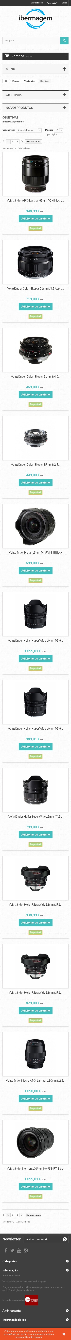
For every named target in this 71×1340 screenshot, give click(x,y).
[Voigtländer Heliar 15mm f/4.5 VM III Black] (35, 526)
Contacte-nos (37, 3)
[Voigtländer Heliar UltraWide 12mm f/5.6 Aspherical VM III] (35, 966)
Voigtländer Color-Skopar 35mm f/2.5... (35, 464)
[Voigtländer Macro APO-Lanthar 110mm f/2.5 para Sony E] (35, 1054)
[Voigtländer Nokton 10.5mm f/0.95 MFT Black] (35, 1142)
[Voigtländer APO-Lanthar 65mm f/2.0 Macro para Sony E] (35, 174)
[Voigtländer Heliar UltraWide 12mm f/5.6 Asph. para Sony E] (35, 878)
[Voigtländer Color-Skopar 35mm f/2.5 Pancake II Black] (35, 438)
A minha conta (11, 1310)
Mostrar (49, 130)
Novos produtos (19, 107)
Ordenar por (8, 130)
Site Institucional (11, 1275)
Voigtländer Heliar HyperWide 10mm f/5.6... (35, 640)
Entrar (64, 3)
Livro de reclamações (13, 1300)
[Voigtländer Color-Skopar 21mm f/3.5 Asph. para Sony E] (35, 262)
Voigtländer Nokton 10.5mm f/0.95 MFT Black (35, 1168)
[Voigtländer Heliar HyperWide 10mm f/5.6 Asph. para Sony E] (35, 614)
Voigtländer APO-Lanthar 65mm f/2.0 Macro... (35, 200)
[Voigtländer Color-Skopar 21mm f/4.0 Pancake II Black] (35, 350)
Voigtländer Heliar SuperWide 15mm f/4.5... (35, 816)
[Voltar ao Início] (6, 81)
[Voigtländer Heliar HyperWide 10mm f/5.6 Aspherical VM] (35, 702)
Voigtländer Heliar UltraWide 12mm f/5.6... (35, 904)
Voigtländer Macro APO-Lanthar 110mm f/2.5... (35, 1080)
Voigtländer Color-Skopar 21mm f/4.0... (35, 376)
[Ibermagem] (35, 19)
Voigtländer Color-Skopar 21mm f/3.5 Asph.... (35, 288)
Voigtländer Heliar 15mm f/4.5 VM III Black (35, 552)
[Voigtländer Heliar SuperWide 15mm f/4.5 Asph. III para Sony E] (35, 790)
